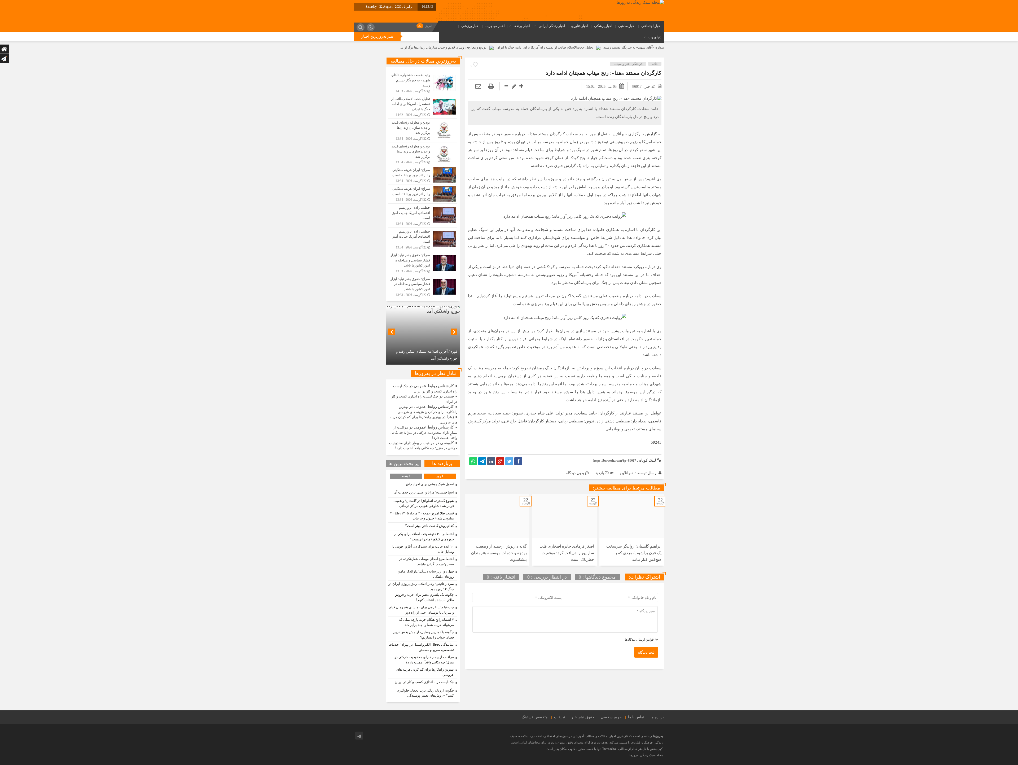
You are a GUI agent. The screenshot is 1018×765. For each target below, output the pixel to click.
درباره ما (657, 717)
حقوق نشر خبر (582, 717)
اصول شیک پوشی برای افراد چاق (430, 484)
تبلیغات (559, 717)
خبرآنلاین (627, 473)
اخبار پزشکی (603, 26)
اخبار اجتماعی (651, 26)
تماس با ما (636, 717)
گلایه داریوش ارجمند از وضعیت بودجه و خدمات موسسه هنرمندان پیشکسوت (499, 553)
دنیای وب (654, 37)
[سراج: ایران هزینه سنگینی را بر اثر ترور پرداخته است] (422, 175)
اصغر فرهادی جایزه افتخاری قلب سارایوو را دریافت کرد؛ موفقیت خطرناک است (566, 553)
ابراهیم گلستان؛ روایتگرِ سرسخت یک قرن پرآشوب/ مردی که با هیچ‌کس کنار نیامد (633, 553)
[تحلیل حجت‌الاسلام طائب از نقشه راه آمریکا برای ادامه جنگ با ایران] (422, 107)
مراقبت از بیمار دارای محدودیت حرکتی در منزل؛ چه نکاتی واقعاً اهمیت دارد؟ (423, 432)
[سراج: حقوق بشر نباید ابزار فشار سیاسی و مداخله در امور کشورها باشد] (422, 263)
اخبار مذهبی (626, 26)
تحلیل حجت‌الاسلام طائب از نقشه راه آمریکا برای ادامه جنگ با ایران (602, 47)
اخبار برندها (522, 26)
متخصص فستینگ (535, 717)
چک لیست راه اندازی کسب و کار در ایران (424, 682)
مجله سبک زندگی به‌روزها (646, 755)
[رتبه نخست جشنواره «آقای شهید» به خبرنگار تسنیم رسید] (422, 83)
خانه (655, 64)
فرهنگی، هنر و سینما (628, 64)
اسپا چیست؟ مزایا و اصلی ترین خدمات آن (424, 492)
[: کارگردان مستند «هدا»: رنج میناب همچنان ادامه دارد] (478, 86)
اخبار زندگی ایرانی (552, 26)
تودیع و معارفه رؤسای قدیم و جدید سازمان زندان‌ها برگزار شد (500, 47)
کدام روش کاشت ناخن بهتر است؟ (429, 526)
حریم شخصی (611, 717)
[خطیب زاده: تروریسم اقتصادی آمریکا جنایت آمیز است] (422, 215)
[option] (631, 530)
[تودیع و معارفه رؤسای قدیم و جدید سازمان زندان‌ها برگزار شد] (422, 130)
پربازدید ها (442, 463)
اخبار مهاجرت (495, 26)
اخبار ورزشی (470, 26)
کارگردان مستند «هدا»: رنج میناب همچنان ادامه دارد (603, 73)
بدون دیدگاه (575, 473)
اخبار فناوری (579, 26)
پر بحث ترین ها (403, 463)
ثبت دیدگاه (646, 652)
